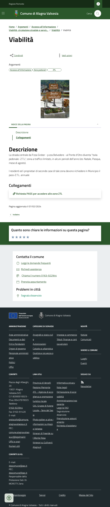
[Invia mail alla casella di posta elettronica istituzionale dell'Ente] (19, 421)
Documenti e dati (17, 339)
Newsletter (86, 386)
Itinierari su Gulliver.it (43, 442)
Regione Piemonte (16, 3)
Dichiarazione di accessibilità (66, 394)
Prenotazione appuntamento (67, 420)
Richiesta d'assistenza (66, 427)
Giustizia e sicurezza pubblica (43, 355)
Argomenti (23, 26)
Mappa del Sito (86, 495)
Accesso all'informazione (44, 26)
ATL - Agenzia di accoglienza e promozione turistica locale (43, 396)
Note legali (62, 387)
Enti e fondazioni (17, 344)
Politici (12, 362)
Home (12, 26)
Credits (62, 495)
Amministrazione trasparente (67, 402)
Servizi (42, 495)
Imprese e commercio (67, 335)
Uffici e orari (14, 441)
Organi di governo (17, 348)
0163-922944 (16, 407)
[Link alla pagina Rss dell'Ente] (82, 382)
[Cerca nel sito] (96, 13)
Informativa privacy (66, 382)
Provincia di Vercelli (42, 382)
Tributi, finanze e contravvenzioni (67, 342)
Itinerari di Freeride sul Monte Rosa (43, 436)
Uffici (11, 367)
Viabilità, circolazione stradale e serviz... (28, 30)
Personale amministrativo (19, 355)
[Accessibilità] (9, 498)
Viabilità (56, 30)
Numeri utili (14, 446)
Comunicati (86, 339)
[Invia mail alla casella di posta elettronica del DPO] (18, 466)
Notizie (84, 335)
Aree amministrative (18, 335)
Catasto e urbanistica (43, 348)
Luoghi (84, 358)
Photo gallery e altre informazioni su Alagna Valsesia (43, 424)
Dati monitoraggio (17, 495)
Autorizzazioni (39, 344)
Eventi (84, 363)
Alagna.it (37, 447)
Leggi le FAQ (63, 407)
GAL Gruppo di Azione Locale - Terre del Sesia (43, 410)
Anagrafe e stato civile (43, 337)
